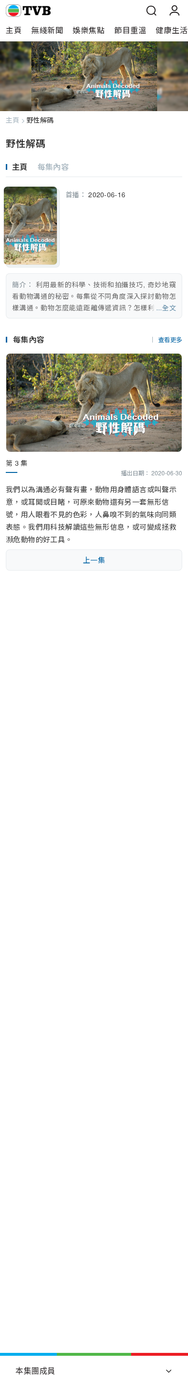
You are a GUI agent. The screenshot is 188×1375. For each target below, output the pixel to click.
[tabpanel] (94, 247)
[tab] (22, 167)
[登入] (174, 10)
